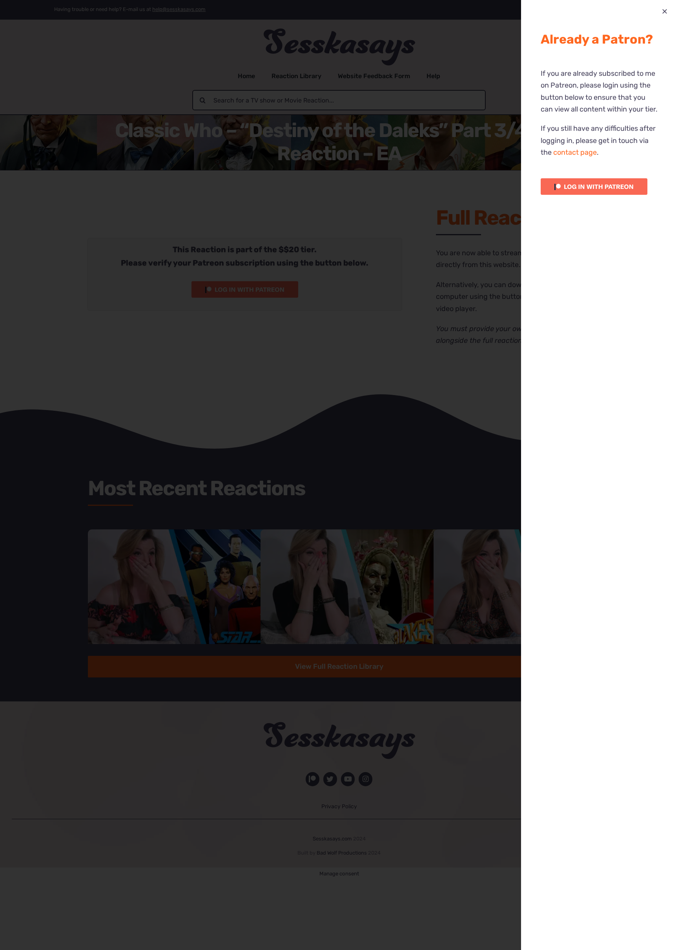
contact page (575, 152)
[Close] (664, 11)
